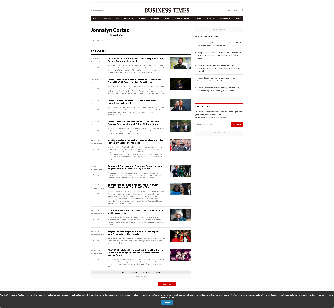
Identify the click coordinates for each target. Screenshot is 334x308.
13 (133, 272)
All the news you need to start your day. (211, 117)
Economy (128, 18)
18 (149, 272)
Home (96, 18)
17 (146, 272)
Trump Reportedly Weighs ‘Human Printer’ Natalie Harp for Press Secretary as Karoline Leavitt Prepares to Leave (219, 55)
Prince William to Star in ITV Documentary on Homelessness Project (132, 101)
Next (159, 272)
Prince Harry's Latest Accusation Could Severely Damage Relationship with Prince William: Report (134, 122)
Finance (142, 18)
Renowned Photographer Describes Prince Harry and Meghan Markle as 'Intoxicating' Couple (135, 167)
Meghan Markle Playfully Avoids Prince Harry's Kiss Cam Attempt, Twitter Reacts (135, 232)
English (236, 10)
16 (143, 272)
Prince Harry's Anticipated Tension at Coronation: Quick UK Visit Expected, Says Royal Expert (134, 80)
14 (136, 272)
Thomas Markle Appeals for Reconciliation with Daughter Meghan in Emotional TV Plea (133, 186)
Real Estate (225, 18)
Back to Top (167, 284)
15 (139, 272)
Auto (238, 18)
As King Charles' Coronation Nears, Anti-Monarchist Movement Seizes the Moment (135, 141)
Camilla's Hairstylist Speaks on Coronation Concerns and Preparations (135, 211)
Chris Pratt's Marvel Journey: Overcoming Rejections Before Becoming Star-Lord (135, 59)
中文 (241, 10)
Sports (198, 18)
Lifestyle (210, 18)
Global (107, 18)
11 (126, 272)
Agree (167, 302)
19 (152, 272)
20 (156, 272)
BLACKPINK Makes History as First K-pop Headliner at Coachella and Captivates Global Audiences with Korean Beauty (136, 252)
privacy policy (328, 295)
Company (155, 18)
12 (130, 272)
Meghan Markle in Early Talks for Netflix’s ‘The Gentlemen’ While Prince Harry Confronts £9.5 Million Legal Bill (218, 68)
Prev (122, 272)
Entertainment (182, 18)
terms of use (168, 297)
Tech (167, 18)
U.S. (117, 18)
